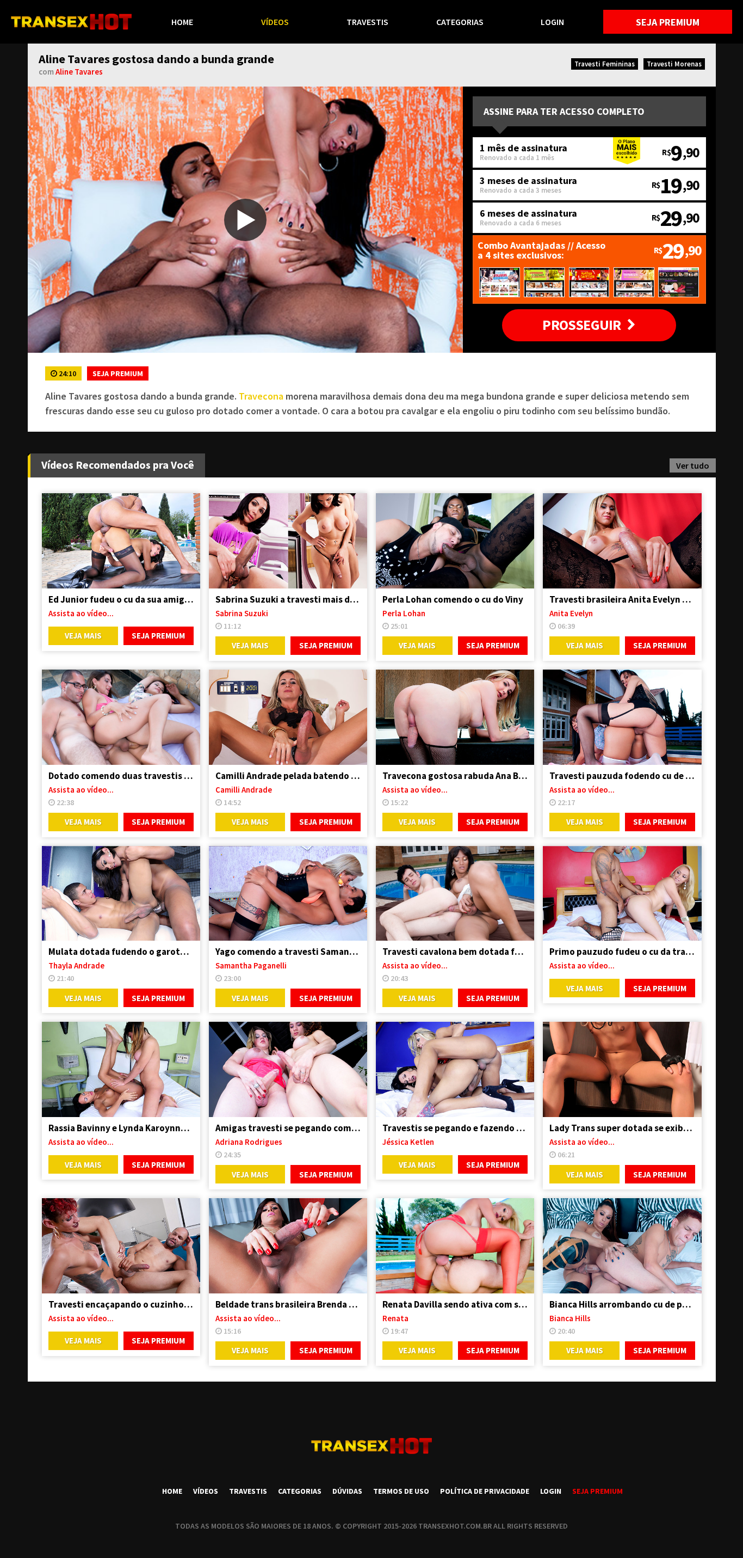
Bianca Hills (570, 1318)
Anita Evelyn (571, 613)
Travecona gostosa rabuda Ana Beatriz (455, 776)
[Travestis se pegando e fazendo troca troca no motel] (455, 1069)
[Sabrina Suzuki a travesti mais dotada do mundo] (288, 540)
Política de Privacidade (484, 1491)
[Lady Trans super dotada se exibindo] (622, 1069)
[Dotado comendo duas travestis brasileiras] (121, 717)
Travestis (367, 21)
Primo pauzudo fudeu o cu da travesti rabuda (622, 952)
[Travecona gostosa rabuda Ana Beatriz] (455, 717)
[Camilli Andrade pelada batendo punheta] (288, 717)
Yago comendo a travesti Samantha (288, 952)
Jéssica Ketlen (408, 1142)
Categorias (460, 21)
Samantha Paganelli (251, 965)
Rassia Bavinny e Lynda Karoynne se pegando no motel (121, 1128)
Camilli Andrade (243, 789)
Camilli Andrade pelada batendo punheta (288, 776)
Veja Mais (83, 635)
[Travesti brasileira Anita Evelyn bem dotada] (622, 540)
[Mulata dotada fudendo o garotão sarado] (121, 893)
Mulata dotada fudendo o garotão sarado (121, 952)
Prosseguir (581, 325)
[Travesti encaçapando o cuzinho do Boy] (121, 1245)
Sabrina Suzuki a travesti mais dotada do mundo (288, 599)
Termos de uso (401, 1491)
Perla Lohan (403, 613)
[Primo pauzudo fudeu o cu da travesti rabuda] (622, 893)
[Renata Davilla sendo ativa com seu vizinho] (455, 1245)
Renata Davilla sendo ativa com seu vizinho (455, 1304)
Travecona (261, 396)
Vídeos (275, 21)
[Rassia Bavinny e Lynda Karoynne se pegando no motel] (121, 1069)
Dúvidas (347, 1491)
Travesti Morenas (674, 64)
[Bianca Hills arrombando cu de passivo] (622, 1245)
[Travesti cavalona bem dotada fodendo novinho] (455, 893)
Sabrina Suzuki (241, 613)
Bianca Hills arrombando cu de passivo (622, 1304)
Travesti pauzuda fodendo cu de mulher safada (622, 776)
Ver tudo (692, 465)
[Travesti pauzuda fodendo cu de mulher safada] (622, 717)
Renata (395, 1318)
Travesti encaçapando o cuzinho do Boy (121, 1304)
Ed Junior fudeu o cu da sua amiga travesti (121, 599)
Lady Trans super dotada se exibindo (622, 1128)
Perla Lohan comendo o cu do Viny (452, 599)
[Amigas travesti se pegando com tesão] (288, 1069)
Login (552, 21)
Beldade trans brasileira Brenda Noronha (288, 1304)
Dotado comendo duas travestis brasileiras (121, 776)
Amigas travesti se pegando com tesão (288, 1128)
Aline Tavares (79, 71)
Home (182, 21)
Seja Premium (667, 22)
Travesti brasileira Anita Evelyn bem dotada (622, 599)
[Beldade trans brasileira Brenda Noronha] (288, 1245)
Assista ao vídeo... (81, 613)
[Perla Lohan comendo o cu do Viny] (455, 540)
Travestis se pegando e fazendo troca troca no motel (455, 1128)
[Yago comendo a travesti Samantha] (288, 893)
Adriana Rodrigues (248, 1142)
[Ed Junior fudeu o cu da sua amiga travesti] (121, 540)
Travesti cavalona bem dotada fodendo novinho (455, 952)
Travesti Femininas (604, 64)
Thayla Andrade (76, 965)
